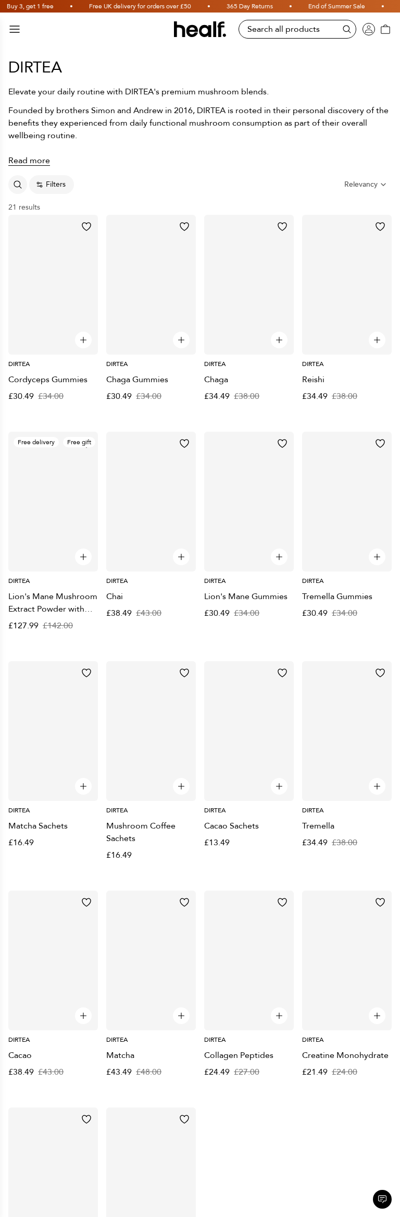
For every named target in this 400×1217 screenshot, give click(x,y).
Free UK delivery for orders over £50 (122, 6)
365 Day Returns (231, 6)
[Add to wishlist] (86, 226)
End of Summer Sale (318, 6)
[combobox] (366, 184)
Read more (29, 160)
